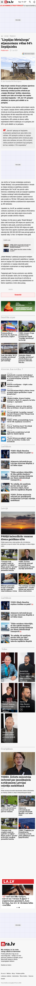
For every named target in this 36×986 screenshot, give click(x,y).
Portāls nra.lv (4, 50)
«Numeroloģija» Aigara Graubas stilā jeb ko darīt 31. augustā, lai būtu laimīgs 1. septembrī (21, 400)
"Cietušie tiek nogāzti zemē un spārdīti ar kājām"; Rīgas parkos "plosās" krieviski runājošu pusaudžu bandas (9, 566)
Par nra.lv (3, 973)
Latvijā (6, 36)
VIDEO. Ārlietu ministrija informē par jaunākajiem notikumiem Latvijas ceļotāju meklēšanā (20, 246)
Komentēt (18, 295)
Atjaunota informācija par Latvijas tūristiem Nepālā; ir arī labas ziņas (22, 463)
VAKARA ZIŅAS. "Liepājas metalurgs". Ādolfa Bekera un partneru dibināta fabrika (26, 358)
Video (4, 649)
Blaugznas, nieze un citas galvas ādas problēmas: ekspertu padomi (19, 407)
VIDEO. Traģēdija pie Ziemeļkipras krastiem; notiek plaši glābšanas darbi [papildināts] (26, 833)
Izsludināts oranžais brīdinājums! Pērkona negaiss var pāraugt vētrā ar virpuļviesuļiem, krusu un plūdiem (20, 377)
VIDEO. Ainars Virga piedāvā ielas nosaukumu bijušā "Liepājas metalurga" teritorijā (26, 336)
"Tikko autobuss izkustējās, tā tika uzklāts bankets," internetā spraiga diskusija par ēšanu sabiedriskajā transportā (21, 476)
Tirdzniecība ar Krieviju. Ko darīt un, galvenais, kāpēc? (9, 335)
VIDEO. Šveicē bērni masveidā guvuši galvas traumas (8, 809)
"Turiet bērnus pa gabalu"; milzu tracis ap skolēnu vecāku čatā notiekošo (19, 440)
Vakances (30, 976)
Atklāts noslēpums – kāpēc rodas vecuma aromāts (19, 385)
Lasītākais (6, 446)
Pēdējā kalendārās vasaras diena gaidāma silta (17, 538)
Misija (13, 973)
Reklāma (9, 973)
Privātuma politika (20, 973)
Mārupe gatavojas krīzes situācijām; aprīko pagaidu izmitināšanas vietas (9, 588)
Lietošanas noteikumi (6, 976)
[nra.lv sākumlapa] (9, 2)
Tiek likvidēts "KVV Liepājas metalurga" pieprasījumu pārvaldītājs (9, 358)
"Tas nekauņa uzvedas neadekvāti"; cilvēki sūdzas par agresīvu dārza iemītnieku (26, 588)
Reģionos (13, 36)
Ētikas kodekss (23, 976)
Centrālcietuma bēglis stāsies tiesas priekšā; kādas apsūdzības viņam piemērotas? (20, 392)
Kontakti (3, 978)
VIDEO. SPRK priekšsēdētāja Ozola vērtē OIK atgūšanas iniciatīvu (20, 421)
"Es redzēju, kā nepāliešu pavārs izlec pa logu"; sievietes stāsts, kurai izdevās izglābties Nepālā (21, 487)
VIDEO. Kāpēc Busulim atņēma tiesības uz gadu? (20, 250)
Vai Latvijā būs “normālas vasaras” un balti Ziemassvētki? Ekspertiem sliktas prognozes (20, 414)
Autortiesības (15, 976)
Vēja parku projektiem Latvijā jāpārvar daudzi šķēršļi (18, 433)
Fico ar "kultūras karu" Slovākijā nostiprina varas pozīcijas (19, 427)
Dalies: (11, 289)
